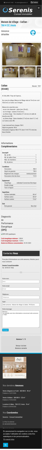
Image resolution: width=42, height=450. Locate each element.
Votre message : (7, 309)
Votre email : (6, 286)
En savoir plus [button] (8, 439)
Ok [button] (6, 445)
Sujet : (4, 302)
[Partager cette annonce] (33, 32)
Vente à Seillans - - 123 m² (14, 398)
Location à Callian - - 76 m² (16, 404)
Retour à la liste (21, 346)
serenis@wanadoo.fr (22, 2)
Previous (3, 53)
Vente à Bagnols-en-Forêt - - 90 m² (17, 391)
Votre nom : (5, 279)
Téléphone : (5, 294)
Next (39, 53)
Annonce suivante (21, 348)
